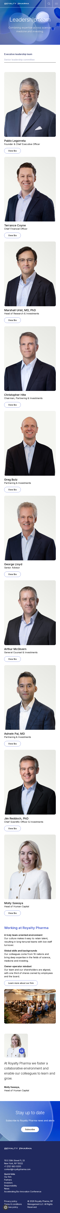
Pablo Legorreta (15, 140)
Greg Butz (10, 479)
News (6, 1188)
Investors (8, 1183)
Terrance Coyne (15, 225)
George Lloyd (13, 564)
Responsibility (10, 1185)
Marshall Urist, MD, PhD (20, 310)
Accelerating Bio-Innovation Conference (22, 1191)
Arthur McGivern (15, 649)
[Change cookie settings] (5, 1207)
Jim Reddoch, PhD (16, 818)
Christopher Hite (15, 394)
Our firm (7, 1177)
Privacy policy (10, 1201)
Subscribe (30, 1129)
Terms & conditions (13, 1204)
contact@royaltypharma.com (17, 1169)
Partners (8, 1180)
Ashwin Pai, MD (14, 733)
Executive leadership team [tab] (18, 54)
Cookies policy (11, 1207)
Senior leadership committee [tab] (19, 59)
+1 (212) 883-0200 (12, 1166)
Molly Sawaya (13, 903)
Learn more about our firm (21, 983)
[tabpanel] (30, 495)
